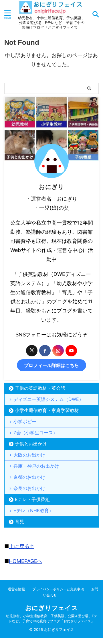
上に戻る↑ (21, 546)
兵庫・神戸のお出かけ (36, 466)
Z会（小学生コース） (35, 432)
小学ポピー (24, 421)
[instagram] (58, 350)
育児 (19, 521)
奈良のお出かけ (29, 488)
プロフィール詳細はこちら (51, 365)
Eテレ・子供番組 (32, 499)
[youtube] (71, 350)
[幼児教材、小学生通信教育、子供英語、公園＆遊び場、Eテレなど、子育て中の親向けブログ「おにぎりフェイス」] (51, 11)
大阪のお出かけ (29, 455)
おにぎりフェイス (51, 607)
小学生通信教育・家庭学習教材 (47, 410)
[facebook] (45, 350)
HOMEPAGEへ (25, 561)
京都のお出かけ (29, 477)
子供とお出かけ (31, 444)
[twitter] (31, 350)
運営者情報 (16, 589)
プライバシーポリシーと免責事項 (58, 589)
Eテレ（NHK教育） (33, 510)
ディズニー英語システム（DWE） (48, 399)
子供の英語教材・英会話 (40, 388)
